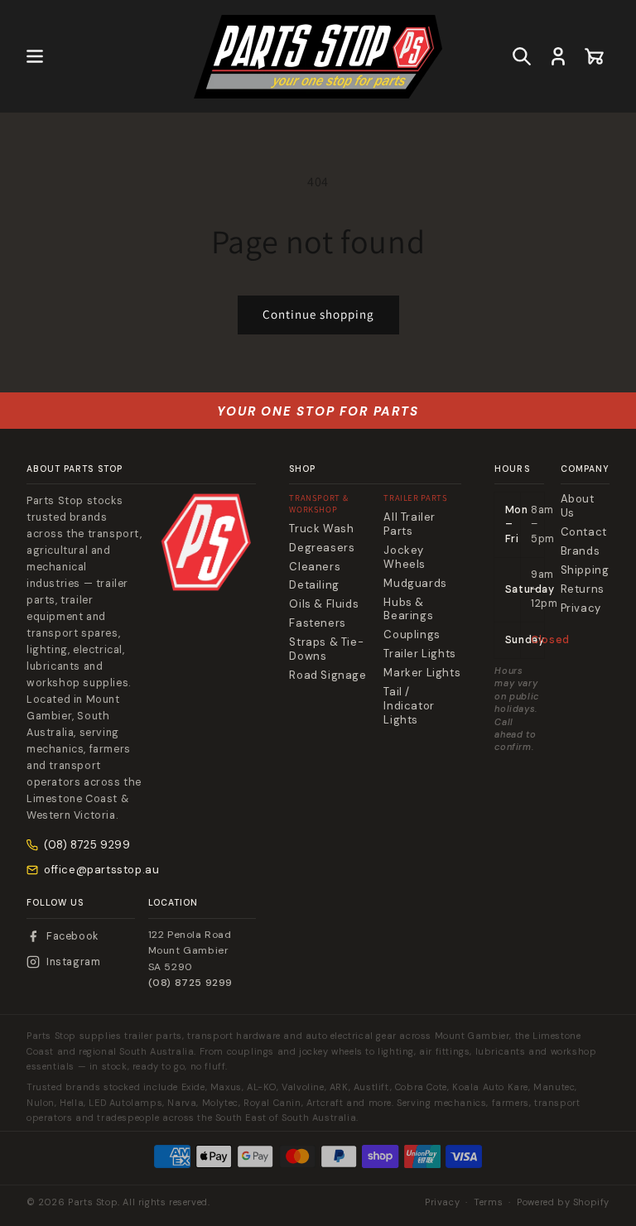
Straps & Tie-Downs (326, 649)
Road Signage (327, 675)
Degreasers (321, 548)
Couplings (411, 635)
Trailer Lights (419, 654)
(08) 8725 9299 (87, 845)
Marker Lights (421, 673)
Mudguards (414, 583)
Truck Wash (321, 529)
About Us (578, 506)
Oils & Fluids (324, 604)
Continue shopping (318, 314)
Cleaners (314, 567)
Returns (583, 589)
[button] (35, 56)
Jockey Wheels (404, 557)
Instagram (73, 962)
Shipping (585, 570)
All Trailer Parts (409, 524)
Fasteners (317, 623)
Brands (580, 551)
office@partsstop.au (101, 870)
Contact (584, 532)
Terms (488, 1202)
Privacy (581, 608)
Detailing (314, 585)
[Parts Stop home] (206, 542)
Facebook (72, 936)
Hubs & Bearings (408, 609)
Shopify (591, 1202)
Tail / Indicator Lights (408, 706)
